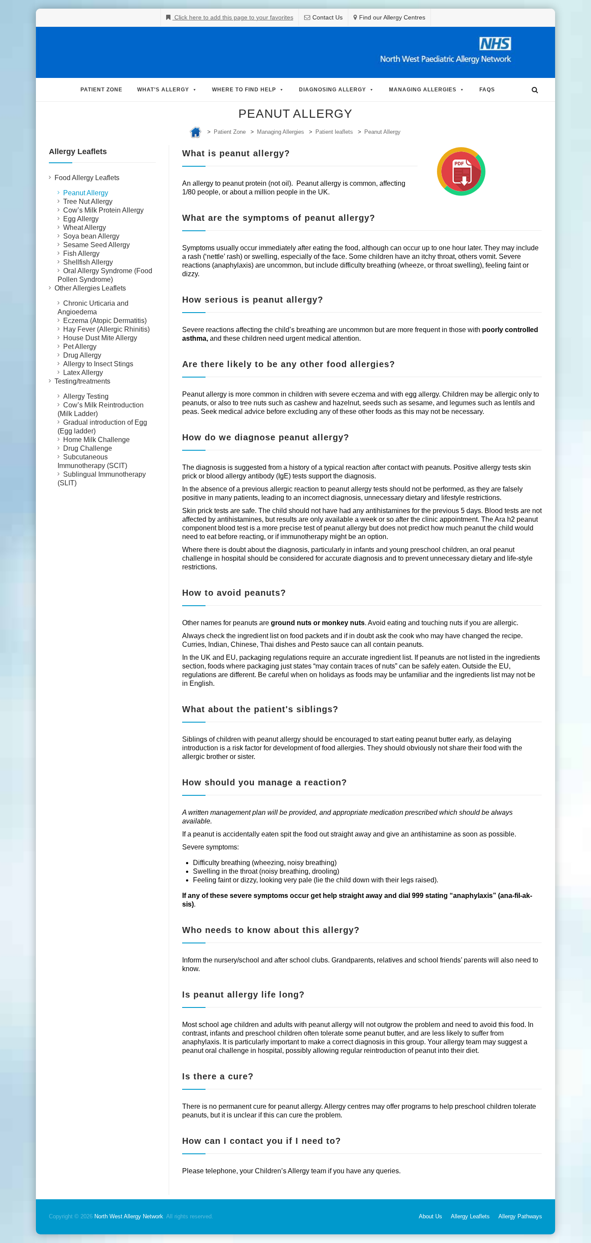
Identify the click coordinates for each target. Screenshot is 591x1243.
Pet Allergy (79, 346)
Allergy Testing (86, 396)
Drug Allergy (82, 355)
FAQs (487, 90)
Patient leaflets (334, 132)
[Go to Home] (195, 132)
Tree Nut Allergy (87, 201)
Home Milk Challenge (96, 439)
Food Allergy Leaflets (87, 177)
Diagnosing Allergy (332, 90)
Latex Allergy (83, 372)
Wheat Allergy (84, 227)
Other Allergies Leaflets (90, 288)
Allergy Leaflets (470, 1216)
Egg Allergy (81, 219)
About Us (430, 1216)
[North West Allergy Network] (295, 52)
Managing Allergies (422, 90)
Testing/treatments (82, 381)
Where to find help (244, 90)
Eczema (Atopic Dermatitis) (105, 320)
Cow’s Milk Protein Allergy (103, 210)
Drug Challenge (87, 448)
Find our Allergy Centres (392, 17)
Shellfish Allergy (88, 262)
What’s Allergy (163, 90)
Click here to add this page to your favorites (233, 17)
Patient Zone (101, 90)
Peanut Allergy (382, 132)
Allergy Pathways (520, 1216)
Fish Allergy (81, 253)
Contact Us (327, 17)
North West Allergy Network (128, 1216)
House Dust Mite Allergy (100, 338)
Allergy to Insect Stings (98, 364)
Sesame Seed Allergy (96, 245)
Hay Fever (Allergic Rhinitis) (106, 329)
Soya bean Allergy (91, 236)
